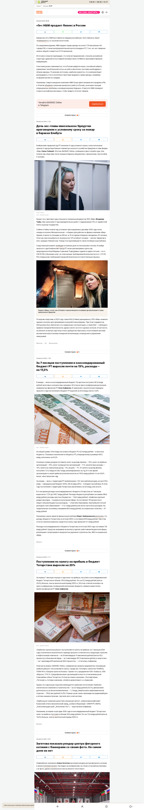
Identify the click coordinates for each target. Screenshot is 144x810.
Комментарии (72, 115)
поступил (54, 714)
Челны (38, 6)
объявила (48, 85)
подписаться (97, 104)
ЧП (46, 343)
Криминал (39, 343)
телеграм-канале (50, 766)
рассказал (99, 516)
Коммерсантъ (42, 41)
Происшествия (53, 343)
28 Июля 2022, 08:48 (42, 21)
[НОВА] (88, 12)
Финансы (39, 542)
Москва (45, 6)
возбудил (59, 246)
